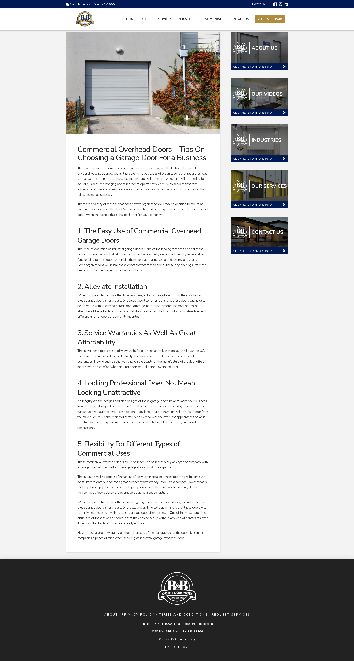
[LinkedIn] (286, 4)
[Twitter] (280, 4)
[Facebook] (275, 4)
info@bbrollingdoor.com (197, 624)
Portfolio (258, 4)
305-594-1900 (103, 4)
